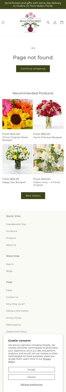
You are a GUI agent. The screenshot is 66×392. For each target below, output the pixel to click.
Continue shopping (33, 68)
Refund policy (13, 324)
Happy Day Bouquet (14, 182)
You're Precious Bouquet (47, 137)
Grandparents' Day (16, 224)
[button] (48, 22)
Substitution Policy (16, 331)
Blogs (9, 271)
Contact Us (12, 297)
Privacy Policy (13, 317)
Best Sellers (33, 195)
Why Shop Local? (15, 304)
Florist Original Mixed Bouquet (14, 138)
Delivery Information (17, 310)
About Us (11, 245)
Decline (31, 377)
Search (10, 264)
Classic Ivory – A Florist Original (46, 183)
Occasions (11, 231)
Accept (31, 369)
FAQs (9, 290)
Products (11, 238)
